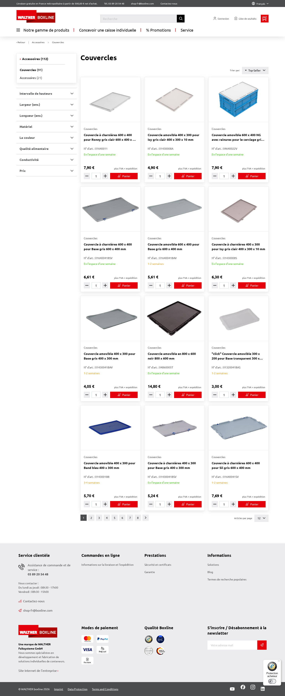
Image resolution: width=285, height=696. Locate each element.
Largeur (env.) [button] (30, 104)
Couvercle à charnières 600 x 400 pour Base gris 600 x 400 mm (108, 246)
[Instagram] (252, 688)
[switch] (272, 681)
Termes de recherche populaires (226, 579)
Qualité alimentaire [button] (34, 149)
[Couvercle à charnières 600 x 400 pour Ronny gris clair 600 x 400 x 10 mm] (110, 99)
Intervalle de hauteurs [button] (36, 93)
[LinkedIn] (263, 689)
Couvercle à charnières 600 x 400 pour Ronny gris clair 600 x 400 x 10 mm (110, 137)
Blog (210, 572)
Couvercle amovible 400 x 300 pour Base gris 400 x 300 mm (109, 356)
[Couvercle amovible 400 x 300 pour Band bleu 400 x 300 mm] (110, 427)
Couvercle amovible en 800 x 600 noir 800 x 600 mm (172, 356)
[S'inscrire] (262, 645)
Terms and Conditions (105, 689)
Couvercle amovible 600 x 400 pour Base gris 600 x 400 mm (173, 246)
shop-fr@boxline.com (38, 610)
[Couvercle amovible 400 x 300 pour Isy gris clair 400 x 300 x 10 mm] (174, 99)
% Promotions (158, 29)
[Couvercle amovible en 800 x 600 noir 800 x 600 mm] (174, 318)
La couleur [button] (27, 138)
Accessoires (34, 59)
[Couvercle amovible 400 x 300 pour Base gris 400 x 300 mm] (110, 318)
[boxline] (47, 16)
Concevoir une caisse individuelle (107, 29)
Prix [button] (23, 171)
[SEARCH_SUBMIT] (181, 18)
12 (259, 518)
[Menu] (278, 662)
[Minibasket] (265, 18)
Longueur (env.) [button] (31, 115)
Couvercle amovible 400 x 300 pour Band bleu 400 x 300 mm (109, 465)
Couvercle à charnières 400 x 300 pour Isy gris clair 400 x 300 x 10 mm (238, 246)
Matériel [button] (26, 126)
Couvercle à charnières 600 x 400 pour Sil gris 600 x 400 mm (236, 465)
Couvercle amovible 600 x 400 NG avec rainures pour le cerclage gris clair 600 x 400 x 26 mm (237, 137)
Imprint (58, 689)
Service (187, 29)
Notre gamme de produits (46, 29)
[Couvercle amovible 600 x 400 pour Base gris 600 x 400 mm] (174, 209)
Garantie (149, 572)
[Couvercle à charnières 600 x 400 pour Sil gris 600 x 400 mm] (238, 427)
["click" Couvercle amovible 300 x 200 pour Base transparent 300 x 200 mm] (238, 318)
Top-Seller (254, 70)
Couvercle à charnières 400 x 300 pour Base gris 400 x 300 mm (172, 465)
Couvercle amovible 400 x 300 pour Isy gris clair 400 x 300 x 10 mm (173, 137)
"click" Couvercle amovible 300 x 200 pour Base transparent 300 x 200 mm (236, 356)
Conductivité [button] (29, 160)
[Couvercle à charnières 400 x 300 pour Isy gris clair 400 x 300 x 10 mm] (238, 209)
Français (260, 3)
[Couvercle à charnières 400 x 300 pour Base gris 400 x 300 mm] (174, 427)
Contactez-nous (169, 3)
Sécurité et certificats (157, 564)
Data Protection (77, 689)
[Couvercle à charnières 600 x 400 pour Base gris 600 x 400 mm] (110, 209)
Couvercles (31, 70)
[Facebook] (243, 688)
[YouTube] (232, 689)
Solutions (213, 564)
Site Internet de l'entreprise (37, 670)
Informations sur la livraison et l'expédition (107, 564)
